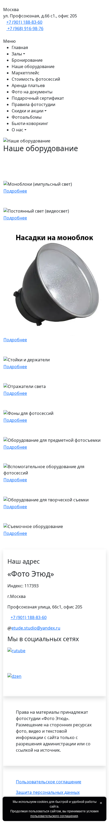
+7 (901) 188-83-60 (24, 22)
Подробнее (15, 191)
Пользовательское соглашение (48, 782)
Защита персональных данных (48, 792)
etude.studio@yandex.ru (35, 628)
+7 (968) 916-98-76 (24, 28)
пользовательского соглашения (54, 816)
